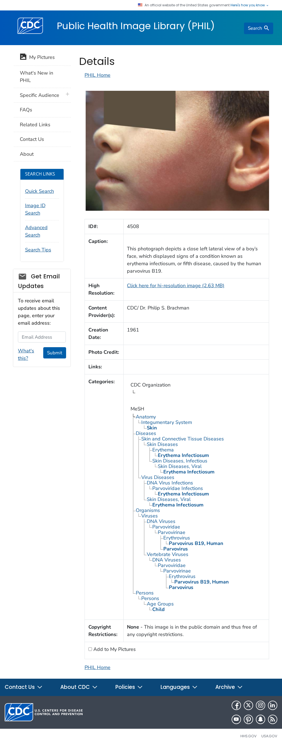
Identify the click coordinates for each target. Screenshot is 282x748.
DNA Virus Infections (170, 483)
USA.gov (269, 736)
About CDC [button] (75, 687)
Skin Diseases (162, 444)
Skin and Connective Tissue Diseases (182, 438)
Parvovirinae (171, 532)
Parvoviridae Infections (177, 488)
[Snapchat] (260, 719)
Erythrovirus (176, 538)
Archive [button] (225, 687)
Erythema (163, 449)
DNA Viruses (161, 521)
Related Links (35, 124)
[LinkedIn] (272, 705)
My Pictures (40, 57)
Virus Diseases (157, 477)
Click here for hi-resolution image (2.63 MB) (175, 285)
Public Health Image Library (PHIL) (136, 26)
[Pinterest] (248, 719)
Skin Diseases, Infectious (179, 460)
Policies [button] (125, 687)
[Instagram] (260, 705)
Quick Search (39, 191)
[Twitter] (248, 705)
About (27, 154)
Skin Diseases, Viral (180, 466)
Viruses (149, 516)
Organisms (148, 510)
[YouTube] (236, 719)
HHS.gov (248, 736)
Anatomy (146, 416)
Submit (54, 353)
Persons (145, 593)
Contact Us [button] (20, 687)
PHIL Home (97, 75)
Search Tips (38, 249)
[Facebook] (236, 705)
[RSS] (272, 719)
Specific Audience (39, 95)
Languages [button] (176, 687)
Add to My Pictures (114, 649)
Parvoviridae (166, 527)
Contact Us (32, 139)
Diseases (146, 433)
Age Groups (160, 604)
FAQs (26, 109)
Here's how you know (248, 5)
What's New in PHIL (36, 77)
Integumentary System (166, 422)
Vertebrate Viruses (167, 554)
